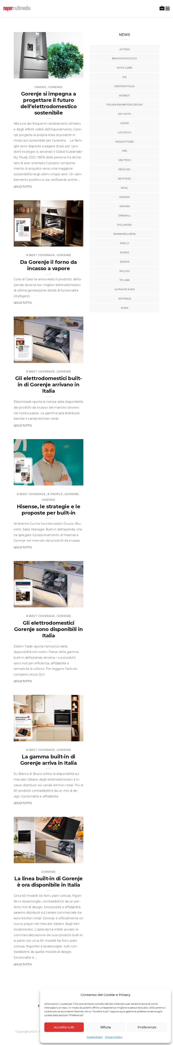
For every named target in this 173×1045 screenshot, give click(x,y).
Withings (124, 298)
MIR (124, 150)
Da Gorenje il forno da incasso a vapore (48, 265)
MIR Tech (124, 160)
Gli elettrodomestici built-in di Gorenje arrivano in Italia (48, 384)
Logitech (124, 132)
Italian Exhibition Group (125, 104)
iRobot (124, 95)
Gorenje (55, 87)
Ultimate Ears (124, 289)
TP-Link (124, 280)
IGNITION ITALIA (124, 86)
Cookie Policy (95, 1036)
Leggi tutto (23, 186)
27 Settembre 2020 (64, 242)
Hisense (48, 499)
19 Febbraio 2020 (65, 602)
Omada (124, 196)
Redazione (31, 73)
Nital (124, 187)
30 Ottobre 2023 (65, 73)
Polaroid (124, 224)
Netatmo (124, 178)
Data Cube (124, 67)
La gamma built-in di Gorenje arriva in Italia (48, 760)
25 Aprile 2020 (67, 358)
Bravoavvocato (124, 58)
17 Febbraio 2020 (65, 858)
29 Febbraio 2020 (65, 480)
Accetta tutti (64, 1027)
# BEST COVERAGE (40, 255)
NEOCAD (124, 169)
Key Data (124, 113)
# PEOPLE (54, 494)
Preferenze (147, 1027)
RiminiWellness (124, 233)
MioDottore (124, 141)
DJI (125, 76)
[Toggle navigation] (167, 8)
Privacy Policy (113, 1036)
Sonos (124, 261)
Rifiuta (105, 1027)
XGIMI (124, 307)
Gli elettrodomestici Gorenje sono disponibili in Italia (48, 629)
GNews (40, 87)
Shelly (124, 243)
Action (124, 49)
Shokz (124, 252)
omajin (124, 206)
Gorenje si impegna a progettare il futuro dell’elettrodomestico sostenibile (48, 103)
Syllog (124, 270)
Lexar (124, 123)
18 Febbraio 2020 (65, 736)
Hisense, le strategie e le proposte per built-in (48, 509)
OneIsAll (124, 215)
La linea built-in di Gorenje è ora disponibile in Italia (48, 881)
